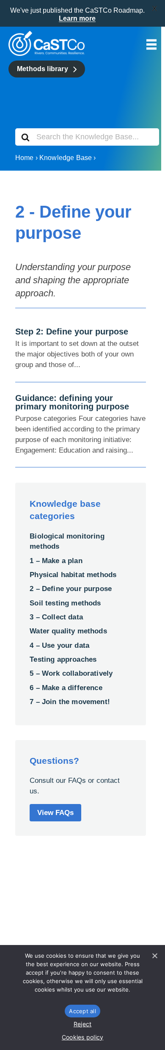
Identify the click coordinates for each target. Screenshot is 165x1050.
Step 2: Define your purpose (71, 331)
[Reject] (154, 955)
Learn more (77, 18)
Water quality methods (68, 631)
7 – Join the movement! (70, 702)
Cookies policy (83, 1037)
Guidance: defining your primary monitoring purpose (72, 402)
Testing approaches (63, 659)
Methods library (42, 68)
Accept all (82, 1011)
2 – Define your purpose (71, 589)
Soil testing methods (65, 603)
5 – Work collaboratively (71, 673)
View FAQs (55, 813)
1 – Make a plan (56, 561)
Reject (83, 1024)
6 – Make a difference (66, 688)
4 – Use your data (59, 645)
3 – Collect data (56, 617)
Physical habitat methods (73, 575)
